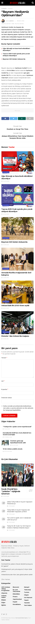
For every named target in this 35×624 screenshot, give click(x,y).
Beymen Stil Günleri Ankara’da (14, 59)
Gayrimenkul (17, 599)
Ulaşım (26, 595)
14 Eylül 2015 (14, 445)
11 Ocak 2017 (7, 429)
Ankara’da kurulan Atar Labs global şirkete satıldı (16, 574)
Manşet (26, 587)
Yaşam (26, 600)
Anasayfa (3, 8)
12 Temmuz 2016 (8, 437)
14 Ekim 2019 (5, 277)
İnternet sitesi (6, 398)
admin (11, 21)
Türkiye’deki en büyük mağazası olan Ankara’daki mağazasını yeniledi (18, 511)
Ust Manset (28, 597)
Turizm (26, 592)
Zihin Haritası (5, 579)
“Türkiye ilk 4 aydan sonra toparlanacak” (17, 426)
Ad (3, 381)
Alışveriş (10, 8)
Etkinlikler (16, 594)
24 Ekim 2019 (5, 244)
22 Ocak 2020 (5, 181)
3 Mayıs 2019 (5, 308)
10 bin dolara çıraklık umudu (12, 449)
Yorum (4, 358)
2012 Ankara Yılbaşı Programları (5, 588)
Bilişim (3, 600)
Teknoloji (27, 590)
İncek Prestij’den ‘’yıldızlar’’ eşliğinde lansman (10, 491)
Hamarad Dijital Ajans (21, 618)
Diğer (3, 602)
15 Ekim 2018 (5, 338)
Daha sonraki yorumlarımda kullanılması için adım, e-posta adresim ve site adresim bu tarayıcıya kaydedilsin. (18, 408)
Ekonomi (16, 587)
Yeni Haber (28, 605)
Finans (15, 596)
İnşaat (15, 602)
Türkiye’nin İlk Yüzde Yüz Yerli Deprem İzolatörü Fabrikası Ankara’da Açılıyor (19, 527)
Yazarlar (27, 603)
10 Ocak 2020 (5, 214)
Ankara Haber (3, 596)
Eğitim (3, 605)
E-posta (4, 389)
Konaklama (17, 604)
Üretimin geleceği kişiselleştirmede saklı (18, 442)
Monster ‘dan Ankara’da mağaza (15, 336)
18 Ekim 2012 (20, 21)
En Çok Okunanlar (16, 590)
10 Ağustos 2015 (8, 451)
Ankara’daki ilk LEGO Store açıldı (15, 306)
